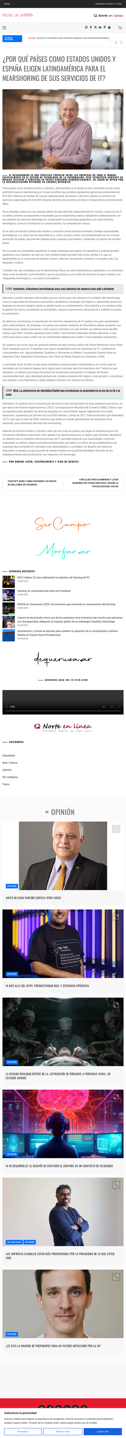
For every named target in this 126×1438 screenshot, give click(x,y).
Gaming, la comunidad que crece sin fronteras (44, 640)
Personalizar (23, 1431)
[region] (63, 1423)
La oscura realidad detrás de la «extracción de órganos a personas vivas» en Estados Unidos (58, 1125)
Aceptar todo (103, 1431)
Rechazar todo (62, 1431)
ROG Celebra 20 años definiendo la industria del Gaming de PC (53, 627)
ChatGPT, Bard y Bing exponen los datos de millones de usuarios (32, 483)
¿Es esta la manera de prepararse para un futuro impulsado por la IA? (53, 1395)
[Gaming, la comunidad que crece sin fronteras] (8, 645)
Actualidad (8, 805)
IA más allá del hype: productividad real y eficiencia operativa (47, 1035)
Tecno (6, 834)
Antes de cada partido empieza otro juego (33, 947)
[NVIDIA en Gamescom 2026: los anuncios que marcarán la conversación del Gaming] (8, 659)
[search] (120, 28)
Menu (7, 4)
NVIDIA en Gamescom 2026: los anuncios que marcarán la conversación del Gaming (66, 654)
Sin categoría (10, 826)
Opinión (6, 819)
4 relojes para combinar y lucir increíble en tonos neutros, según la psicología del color (95, 483)
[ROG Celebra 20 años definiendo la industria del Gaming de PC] (8, 632)
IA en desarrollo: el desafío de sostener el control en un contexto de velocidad (59, 1215)
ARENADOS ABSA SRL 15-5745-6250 (66, 729)
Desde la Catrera (17, 15)
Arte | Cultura (9, 812)
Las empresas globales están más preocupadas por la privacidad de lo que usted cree (60, 1305)
